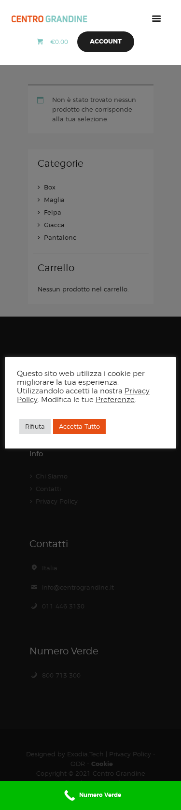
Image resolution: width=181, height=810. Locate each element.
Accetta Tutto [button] (79, 426)
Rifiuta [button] (35, 426)
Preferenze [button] (115, 399)
